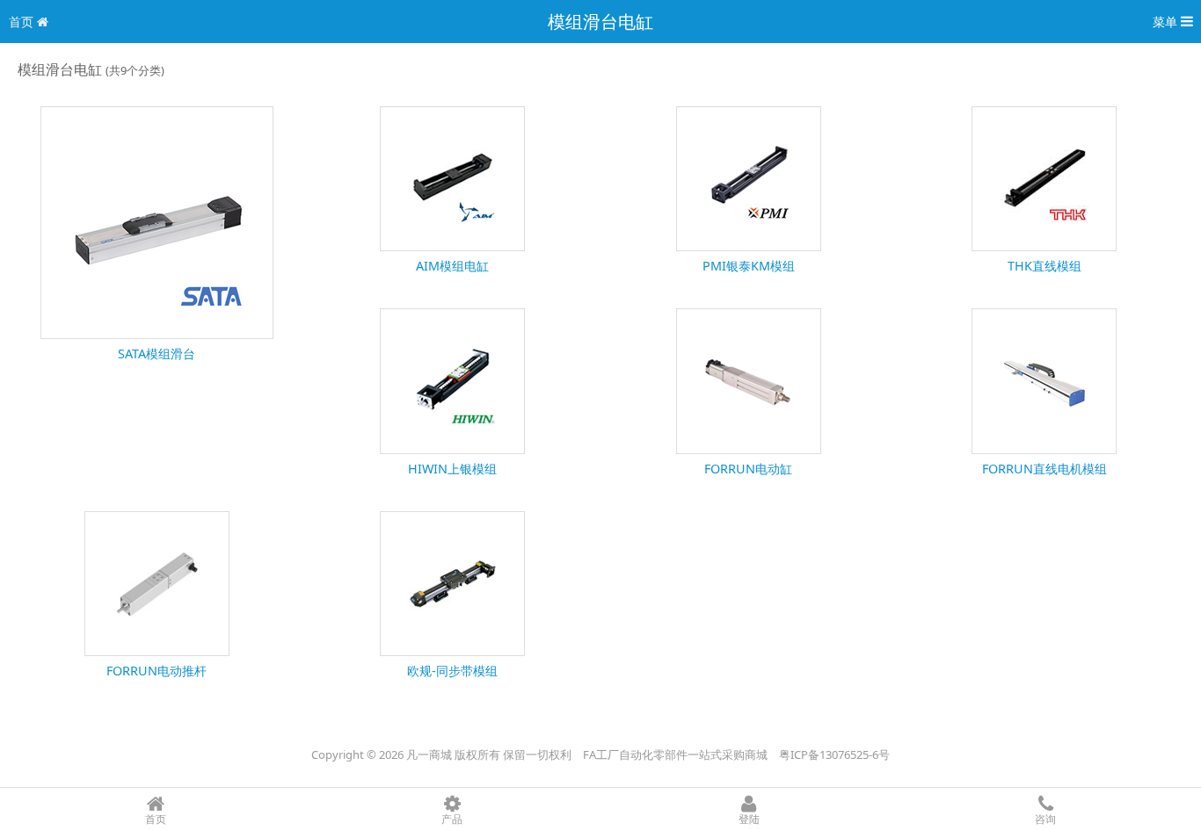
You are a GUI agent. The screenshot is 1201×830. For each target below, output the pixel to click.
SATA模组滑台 (156, 353)
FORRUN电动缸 (748, 468)
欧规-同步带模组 (452, 670)
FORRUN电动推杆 (156, 670)
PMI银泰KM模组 (748, 265)
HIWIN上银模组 (452, 468)
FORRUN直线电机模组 (1044, 468)
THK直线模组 (1044, 265)
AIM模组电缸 (452, 265)
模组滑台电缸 (600, 21)
